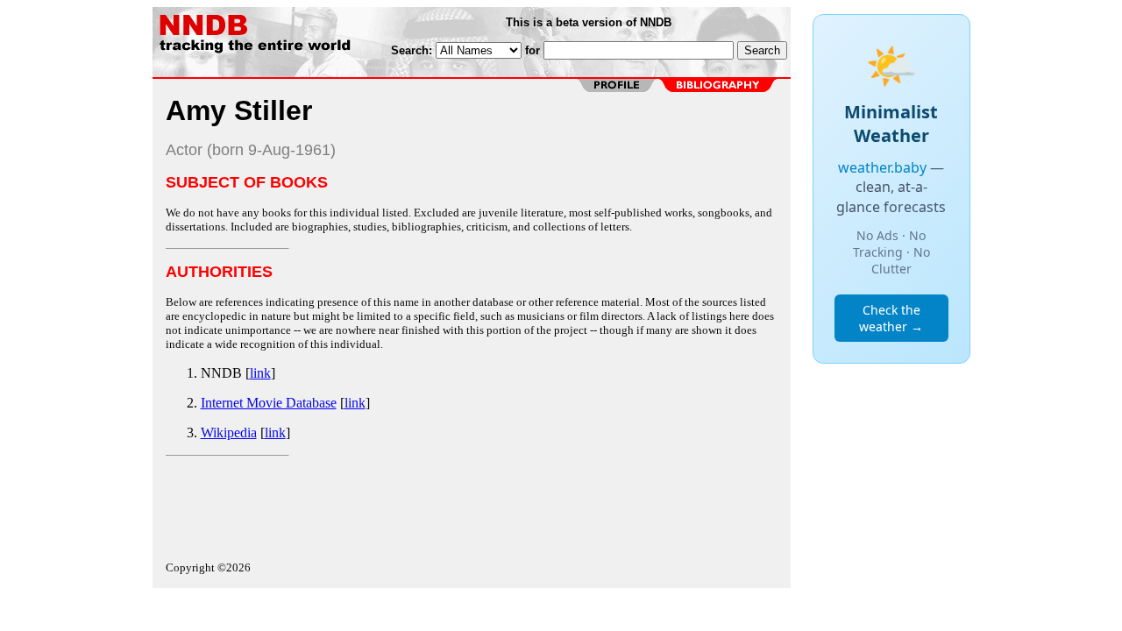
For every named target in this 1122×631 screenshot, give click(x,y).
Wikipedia (229, 432)
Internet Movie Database (269, 402)
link (260, 372)
